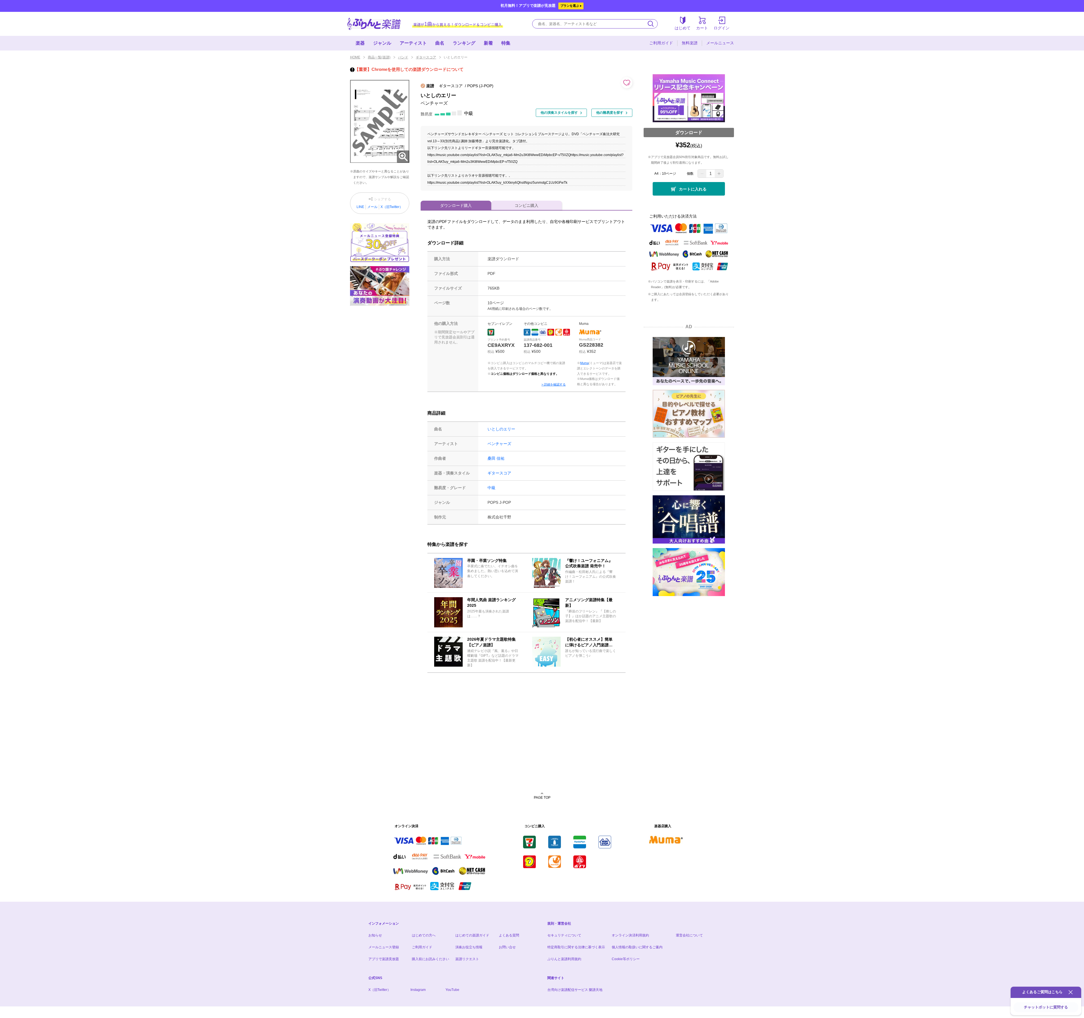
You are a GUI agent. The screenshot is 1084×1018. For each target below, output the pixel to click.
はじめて (682, 28)
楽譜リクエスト (467, 959)
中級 (491, 487)
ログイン (721, 28)
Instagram (418, 990)
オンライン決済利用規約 (630, 935)
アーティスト (413, 43)
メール (372, 207)
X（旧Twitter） (392, 207)
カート (702, 28)
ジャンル (382, 43)
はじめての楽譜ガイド (472, 935)
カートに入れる (693, 189)
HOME (355, 57)
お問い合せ (507, 947)
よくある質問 (509, 935)
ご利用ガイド (661, 43)
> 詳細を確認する (553, 384)
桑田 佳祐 (496, 458)
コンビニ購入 (526, 205)
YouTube (452, 990)
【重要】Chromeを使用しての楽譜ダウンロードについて (409, 69)
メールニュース (720, 43)
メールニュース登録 (383, 947)
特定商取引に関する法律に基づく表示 (576, 947)
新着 (488, 43)
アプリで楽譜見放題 (383, 959)
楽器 (360, 43)
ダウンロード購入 (456, 205)
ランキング (464, 43)
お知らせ (375, 935)
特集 (505, 43)
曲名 (439, 43)
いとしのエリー (501, 429)
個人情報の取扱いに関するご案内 (637, 947)
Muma (584, 363)
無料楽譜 (690, 43)
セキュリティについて (564, 935)
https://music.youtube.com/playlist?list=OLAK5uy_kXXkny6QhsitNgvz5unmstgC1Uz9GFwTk (497, 183)
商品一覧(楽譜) (379, 57)
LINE (360, 207)
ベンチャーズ (499, 443)
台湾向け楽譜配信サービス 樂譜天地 (574, 990)
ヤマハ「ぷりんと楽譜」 (374, 23)
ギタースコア (426, 57)
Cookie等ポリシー (626, 959)
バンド (403, 57)
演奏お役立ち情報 (468, 947)
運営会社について (689, 935)
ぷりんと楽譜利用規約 (564, 959)
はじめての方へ (424, 935)
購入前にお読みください (430, 959)
